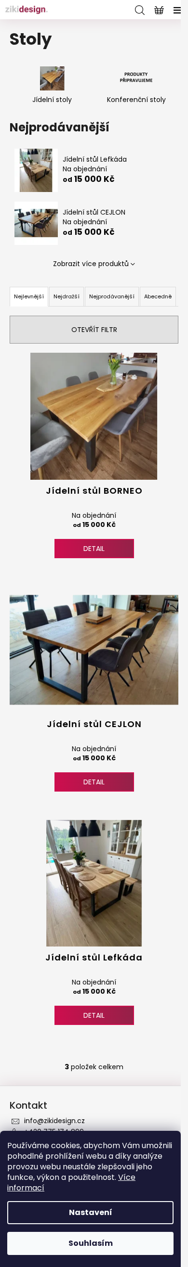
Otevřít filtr (94, 329)
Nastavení (90, 1212)
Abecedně (158, 296)
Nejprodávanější (111, 296)
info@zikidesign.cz (54, 1121)
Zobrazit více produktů (91, 264)
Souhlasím (90, 1243)
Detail (94, 548)
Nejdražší (67, 296)
